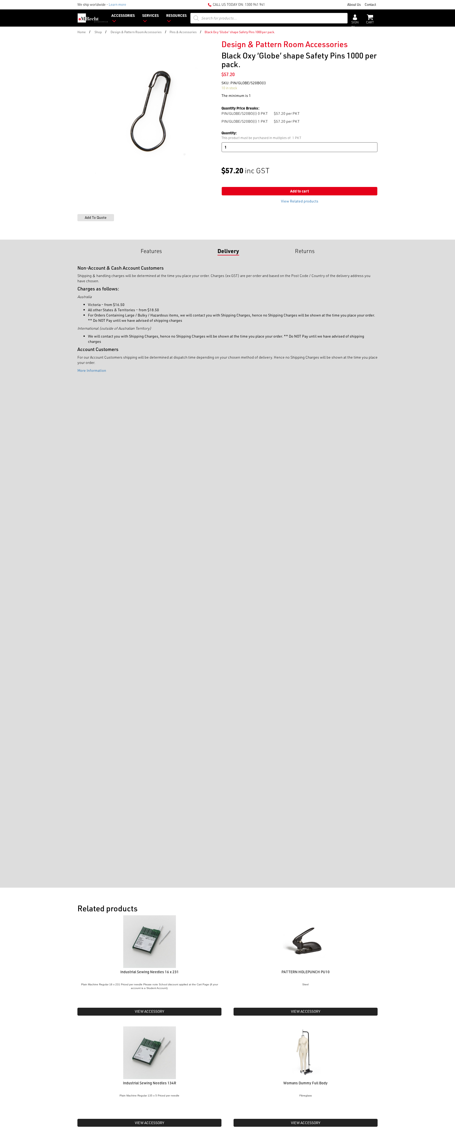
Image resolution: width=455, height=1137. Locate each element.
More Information (91, 370)
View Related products (299, 201)
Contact (370, 4)
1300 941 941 (255, 4)
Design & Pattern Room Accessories (136, 32)
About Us (354, 4)
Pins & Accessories (183, 32)
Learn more (117, 4)
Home (81, 32)
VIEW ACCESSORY (149, 1011)
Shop (98, 32)
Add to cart (299, 191)
